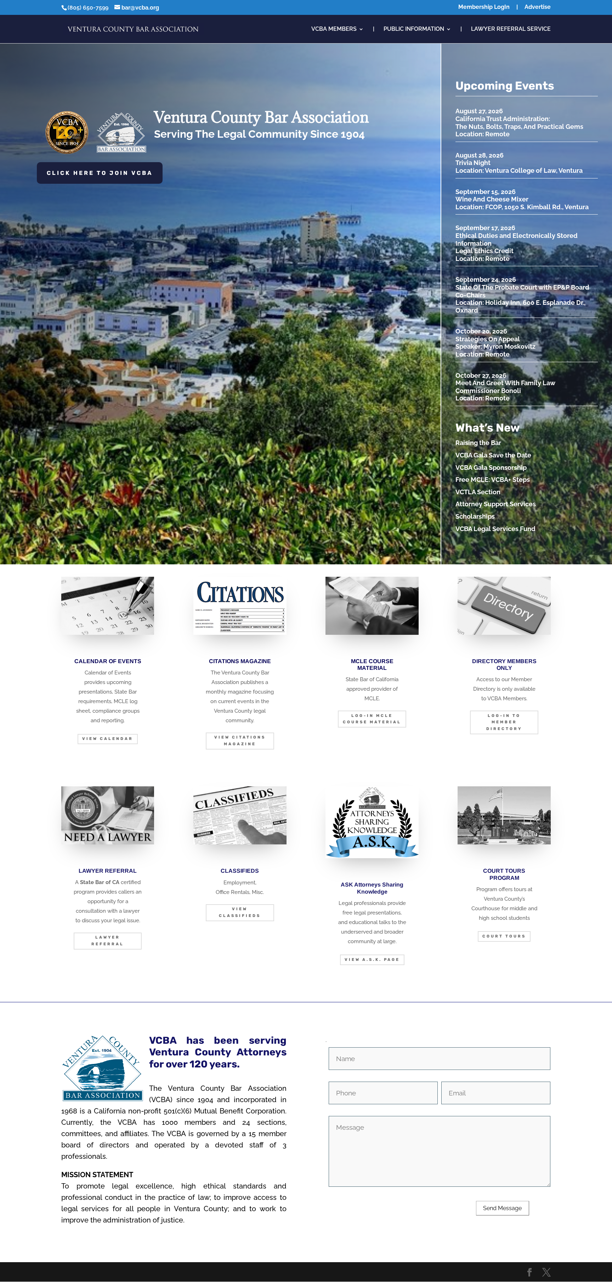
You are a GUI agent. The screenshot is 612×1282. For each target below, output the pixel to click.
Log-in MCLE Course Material (372, 719)
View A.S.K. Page (372, 959)
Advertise (538, 7)
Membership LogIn (484, 7)
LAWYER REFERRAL (107, 940)
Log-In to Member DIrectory (504, 722)
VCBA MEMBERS (334, 29)
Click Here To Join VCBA (100, 173)
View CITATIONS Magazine (240, 740)
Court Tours (504, 936)
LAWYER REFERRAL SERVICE (511, 29)
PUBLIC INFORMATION (414, 29)
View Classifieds (240, 912)
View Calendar (107, 738)
